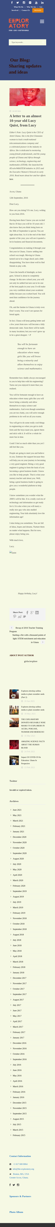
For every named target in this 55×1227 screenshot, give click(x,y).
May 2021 (17, 815)
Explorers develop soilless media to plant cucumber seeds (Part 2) (32, 694)
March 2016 (18, 1086)
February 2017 (19, 1032)
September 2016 (20, 1059)
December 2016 (19, 1043)
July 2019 (17, 902)
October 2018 (18, 924)
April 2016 (17, 1081)
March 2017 (18, 1027)
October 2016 (18, 1054)
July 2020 (17, 864)
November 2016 (20, 1048)
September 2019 (20, 891)
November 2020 (20, 842)
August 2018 (18, 934)
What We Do (18, 7)
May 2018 (17, 951)
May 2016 (17, 1075)
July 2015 (17, 1124)
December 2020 (19, 837)
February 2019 (19, 913)
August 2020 (18, 859)
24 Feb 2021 (29, 751)
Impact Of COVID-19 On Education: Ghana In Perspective (31, 760)
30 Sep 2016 (16, 111)
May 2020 (17, 869)
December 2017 (19, 978)
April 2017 (17, 1021)
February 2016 (19, 1092)
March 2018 (18, 962)
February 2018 (19, 967)
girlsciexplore (30, 661)
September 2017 (20, 994)
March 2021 (18, 821)
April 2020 (17, 875)
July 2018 (17, 940)
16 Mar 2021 (29, 736)
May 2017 (17, 1016)
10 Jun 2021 (29, 701)
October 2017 (18, 989)
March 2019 (18, 907)
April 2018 (17, 956)
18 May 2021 (30, 714)
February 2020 (19, 886)
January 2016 (18, 1097)
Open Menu (42, 21)
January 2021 (18, 831)
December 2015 (19, 1103)
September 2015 (20, 1113)
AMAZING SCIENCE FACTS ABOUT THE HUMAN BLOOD (33, 744)
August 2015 (18, 1119)
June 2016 (17, 1070)
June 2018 (17, 945)
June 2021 (17, 810)
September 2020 (20, 853)
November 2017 (20, 983)
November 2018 (20, 918)
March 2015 (18, 1130)
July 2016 (17, 1065)
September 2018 (20, 929)
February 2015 (19, 1135)
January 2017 (18, 1038)
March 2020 (18, 880)
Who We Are (31, 7)
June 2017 (17, 1010)
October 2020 (18, 848)
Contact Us (26, 10)
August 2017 (18, 1000)
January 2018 (18, 972)
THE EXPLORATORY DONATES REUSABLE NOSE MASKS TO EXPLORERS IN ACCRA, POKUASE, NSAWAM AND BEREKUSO (33, 725)
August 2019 (18, 897)
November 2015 (20, 1108)
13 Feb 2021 (29, 767)
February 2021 (19, 826)
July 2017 (17, 1005)
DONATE (37, 10)
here (11, 179)
